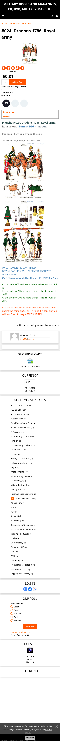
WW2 (14, 556)
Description (9, 112)
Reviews (6, 116)
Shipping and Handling (22, 573)
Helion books (18, 449)
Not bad (17, 613)
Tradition (16, 538)
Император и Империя (23, 564)
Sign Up (23, 339)
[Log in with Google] (35, 589)
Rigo (14, 511)
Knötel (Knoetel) (19, 471)
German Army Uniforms (23, 445)
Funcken (16, 440)
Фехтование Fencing (22, 569)
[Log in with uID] (25, 589)
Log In (31, 339)
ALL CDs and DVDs (21, 405)
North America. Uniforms (23, 494)
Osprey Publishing (25, 498)
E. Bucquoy (17, 432)
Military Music (18, 489)
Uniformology (18, 542)
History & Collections (22, 458)
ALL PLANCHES (20, 414)
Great (16, 606)
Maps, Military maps (21, 476)
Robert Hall (17, 516)
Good (16, 610)
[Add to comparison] (24, 103)
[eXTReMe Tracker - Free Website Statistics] (30, 652)
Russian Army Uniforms (23, 525)
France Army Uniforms (23, 436)
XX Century (17, 560)
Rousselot (17, 520)
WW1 (14, 551)
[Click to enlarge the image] (30, 53)
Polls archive (25, 632)
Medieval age (18, 480)
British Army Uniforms (22, 427)
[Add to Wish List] (15, 103)
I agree (30, 737)
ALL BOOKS (18, 410)
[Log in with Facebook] (30, 589)
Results (13, 632)
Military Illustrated (20, 485)
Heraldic (15, 454)
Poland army (17, 503)
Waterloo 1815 (19, 547)
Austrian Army (18, 418)
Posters (15, 507)
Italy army (16, 467)
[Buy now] (6, 103)
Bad (16, 617)
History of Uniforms (21, 463)
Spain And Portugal (21, 534)
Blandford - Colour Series (23, 423)
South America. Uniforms (23, 529)
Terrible (17, 620)
